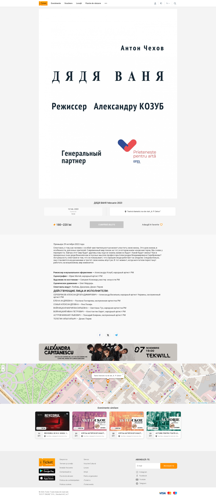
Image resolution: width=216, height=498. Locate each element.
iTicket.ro (87, 480)
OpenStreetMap (203, 403)
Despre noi (63, 459)
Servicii (86, 459)
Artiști (86, 472)
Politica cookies (65, 484)
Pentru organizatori (91, 476)
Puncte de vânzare (93, 3)
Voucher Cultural (90, 464)
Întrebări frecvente (66, 468)
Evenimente (56, 3)
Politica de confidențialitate (69, 480)
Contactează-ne (65, 472)
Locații (79, 3)
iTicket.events (89, 484)
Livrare (86, 468)
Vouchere (68, 3)
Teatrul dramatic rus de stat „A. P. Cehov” (144, 211)
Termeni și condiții (66, 464)
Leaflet (192, 403)
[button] (108, 381)
